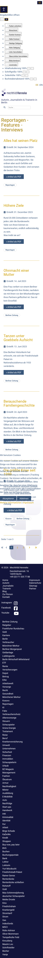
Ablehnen (24, 498)
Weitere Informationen (10, 502)
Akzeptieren (8, 498)
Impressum (28, 502)
